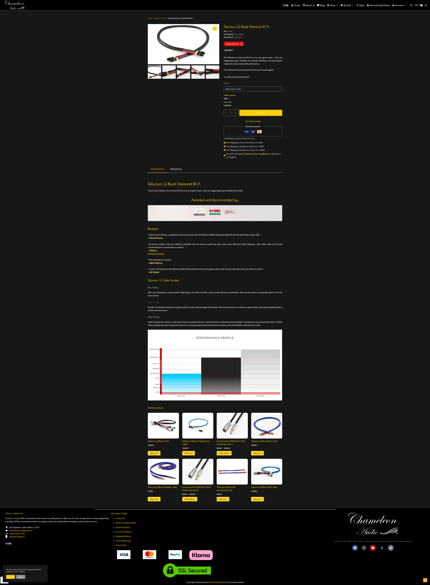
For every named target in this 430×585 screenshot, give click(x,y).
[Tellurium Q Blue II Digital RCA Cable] (197, 426)
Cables (241, 34)
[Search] (411, 5)
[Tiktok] (391, 548)
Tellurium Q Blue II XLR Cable (264, 487)
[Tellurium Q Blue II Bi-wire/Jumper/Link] (232, 472)
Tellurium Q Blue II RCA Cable (264, 441)
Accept (10, 577)
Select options (224, 453)
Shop (332, 5)
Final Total (228, 102)
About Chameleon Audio (126, 523)
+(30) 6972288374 (17, 537)
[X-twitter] (382, 548)
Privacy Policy (121, 545)
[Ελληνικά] (287, 5)
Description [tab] (157, 169)
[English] (284, 5)
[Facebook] (355, 548)
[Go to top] (425, 580)
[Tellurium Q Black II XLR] (163, 426)
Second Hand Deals (380, 5)
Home (297, 5)
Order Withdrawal (123, 541)
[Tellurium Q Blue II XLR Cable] (266, 472)
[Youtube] (373, 548)
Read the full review (156, 254)
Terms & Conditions (124, 532)
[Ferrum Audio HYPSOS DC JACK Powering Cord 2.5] (197, 472)
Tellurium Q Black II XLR (158, 441)
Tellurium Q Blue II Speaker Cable (162, 487)
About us (310, 5)
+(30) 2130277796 (17, 533)
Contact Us (120, 518)
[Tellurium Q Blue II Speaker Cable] (163, 472)
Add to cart (261, 113)
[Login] (426, 5)
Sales (361, 5)
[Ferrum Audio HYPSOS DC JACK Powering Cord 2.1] (232, 426)
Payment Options (123, 527)
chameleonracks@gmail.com (21, 530)
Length (226, 83)
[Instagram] (364, 548)
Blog (322, 5)
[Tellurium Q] (234, 45)
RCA (235, 34)
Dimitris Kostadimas (217, 582)
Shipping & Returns (123, 536)
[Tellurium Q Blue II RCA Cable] (266, 426)
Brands (347, 5)
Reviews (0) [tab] (176, 169)
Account (399, 5)
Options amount (229, 95)
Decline (20, 577)
